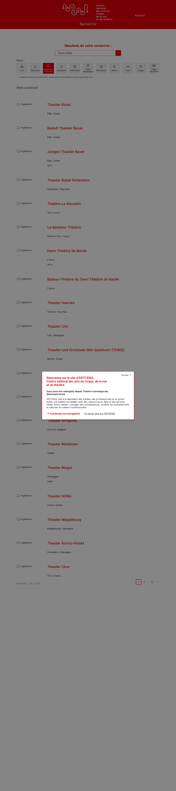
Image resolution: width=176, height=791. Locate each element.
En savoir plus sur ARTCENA (99, 413)
